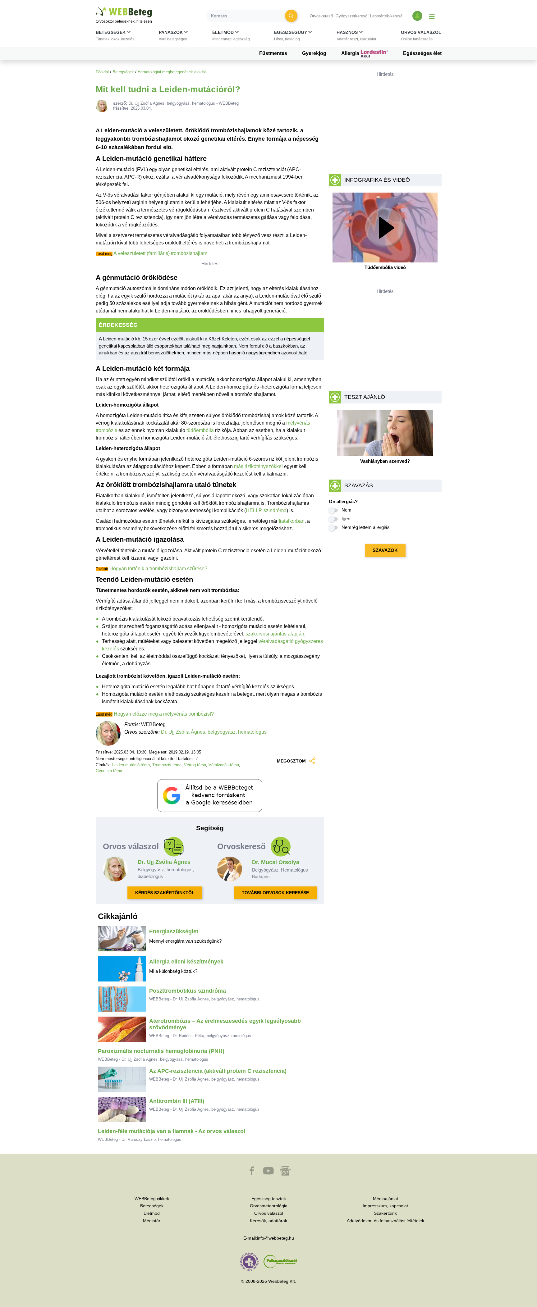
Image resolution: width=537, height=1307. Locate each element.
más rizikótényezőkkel (258, 466)
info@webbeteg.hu (275, 1238)
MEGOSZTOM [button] (291, 760)
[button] (115, 37)
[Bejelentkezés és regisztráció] (417, 16)
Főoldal (102, 72)
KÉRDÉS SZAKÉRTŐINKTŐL (165, 892)
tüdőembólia (200, 430)
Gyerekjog (314, 53)
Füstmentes (273, 53)
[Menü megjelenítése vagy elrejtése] (432, 16)
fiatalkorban (292, 521)
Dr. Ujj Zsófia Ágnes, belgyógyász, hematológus (214, 732)
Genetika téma (109, 770)
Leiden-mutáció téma (131, 765)
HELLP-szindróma (266, 510)
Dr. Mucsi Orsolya (275, 862)
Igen (346, 518)
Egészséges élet (422, 53)
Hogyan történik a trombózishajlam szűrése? (158, 568)
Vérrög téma (195, 765)
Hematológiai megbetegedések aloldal (172, 72)
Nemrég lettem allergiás (366, 527)
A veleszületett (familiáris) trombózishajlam (160, 253)
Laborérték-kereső (386, 16)
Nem (346, 509)
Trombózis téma (166, 765)
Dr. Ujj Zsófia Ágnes (164, 862)
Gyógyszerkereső (351, 16)
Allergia (350, 53)
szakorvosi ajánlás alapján (275, 633)
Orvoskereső (321, 16)
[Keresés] (291, 16)
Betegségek (123, 72)
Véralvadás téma (224, 765)
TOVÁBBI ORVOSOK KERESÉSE (275, 892)
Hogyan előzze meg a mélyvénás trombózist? (164, 714)
